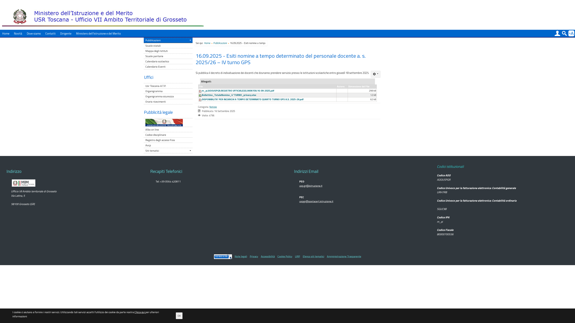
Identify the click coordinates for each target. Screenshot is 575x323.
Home (5, 33)
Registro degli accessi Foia (160, 140)
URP (297, 256)
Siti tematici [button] (152, 151)
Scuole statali (153, 46)
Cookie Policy (284, 256)
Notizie (213, 107)
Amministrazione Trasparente (344, 256)
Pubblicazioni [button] (153, 40)
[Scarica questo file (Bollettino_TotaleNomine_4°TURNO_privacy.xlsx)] (200, 95)
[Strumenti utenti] (375, 74)
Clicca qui (139, 312)
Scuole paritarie (154, 56)
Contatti (50, 33)
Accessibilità (268, 256)
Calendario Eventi (155, 67)
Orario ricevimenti (155, 102)
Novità (18, 33)
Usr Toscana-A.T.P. (155, 86)
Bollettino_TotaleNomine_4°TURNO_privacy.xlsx (229, 95)
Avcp (148, 145)
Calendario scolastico (157, 61)
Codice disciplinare (155, 135)
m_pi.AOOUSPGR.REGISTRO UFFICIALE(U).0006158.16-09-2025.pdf (238, 90)
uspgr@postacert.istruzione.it (316, 201)
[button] (557, 33)
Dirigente (65, 33)
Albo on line (152, 130)
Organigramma (153, 91)
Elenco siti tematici (313, 256)
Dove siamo (34, 33)
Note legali (241, 256)
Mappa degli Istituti (156, 51)
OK (179, 316)
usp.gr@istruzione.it (310, 186)
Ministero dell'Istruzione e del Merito (98, 33)
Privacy (254, 256)
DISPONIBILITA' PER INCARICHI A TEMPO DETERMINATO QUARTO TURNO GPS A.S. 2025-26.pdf (253, 99)
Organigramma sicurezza (159, 96)
